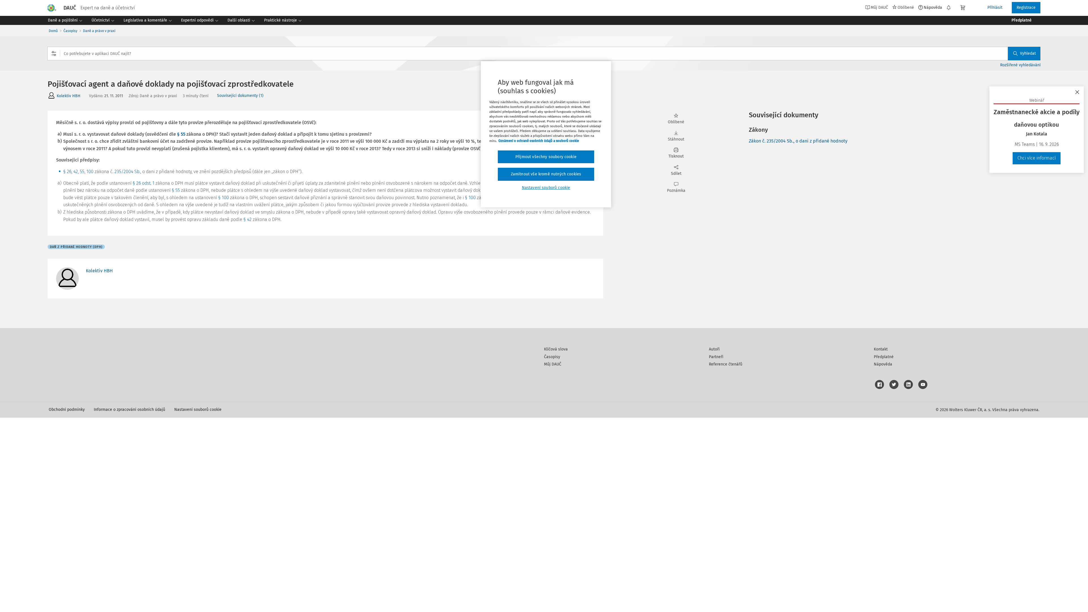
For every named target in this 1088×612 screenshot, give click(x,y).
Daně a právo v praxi (99, 31)
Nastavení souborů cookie (198, 409)
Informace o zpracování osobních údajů (129, 409)
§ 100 (223, 197)
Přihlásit (994, 7)
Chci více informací (1036, 158)
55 (82, 171)
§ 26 (67, 171)
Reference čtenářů (725, 364)
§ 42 (247, 219)
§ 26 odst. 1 (143, 183)
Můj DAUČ (552, 364)
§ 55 (181, 134)
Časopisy (70, 31)
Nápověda (933, 7)
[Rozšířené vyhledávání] (54, 53)
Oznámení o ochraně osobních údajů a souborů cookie (538, 141)
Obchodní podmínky (67, 409)
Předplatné (884, 356)
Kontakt (881, 349)
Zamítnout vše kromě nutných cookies (546, 174)
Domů (53, 31)
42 (75, 171)
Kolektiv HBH (68, 96)
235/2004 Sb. (127, 171)
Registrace (1026, 7)
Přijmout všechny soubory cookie (546, 156)
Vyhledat (1028, 53)
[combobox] (543, 53)
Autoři (714, 349)
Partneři (716, 356)
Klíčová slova (556, 349)
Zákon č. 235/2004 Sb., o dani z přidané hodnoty (798, 141)
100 (90, 171)
